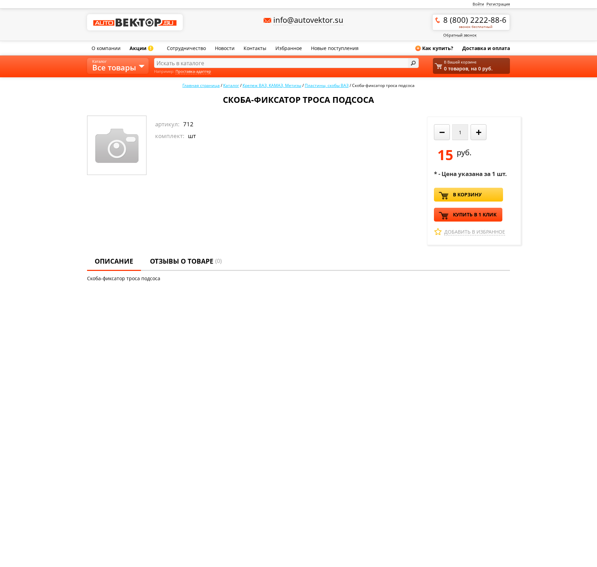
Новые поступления (335, 48)
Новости (225, 48)
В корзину (467, 194)
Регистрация (498, 4)
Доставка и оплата (486, 48)
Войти (478, 4)
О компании (106, 48)
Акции (140, 48)
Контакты (255, 48)
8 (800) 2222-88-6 (474, 21)
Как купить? (435, 48)
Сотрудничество (186, 48)
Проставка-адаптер (193, 71)
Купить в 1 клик (474, 214)
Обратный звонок (460, 35)
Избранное (288, 48)
